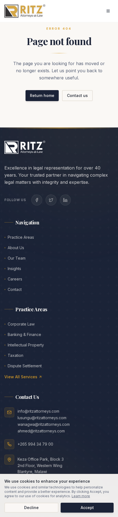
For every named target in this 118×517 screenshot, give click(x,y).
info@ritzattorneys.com (38, 411)
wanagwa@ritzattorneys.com (44, 424)
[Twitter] (51, 199)
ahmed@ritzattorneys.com (41, 431)
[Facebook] (36, 199)
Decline (31, 507)
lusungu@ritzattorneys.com (42, 417)
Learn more (81, 496)
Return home (42, 95)
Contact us (77, 95)
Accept (87, 507)
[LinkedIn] (65, 199)
